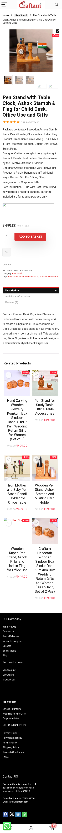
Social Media (9, 650)
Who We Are (9, 626)
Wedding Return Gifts (14, 713)
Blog (5, 655)
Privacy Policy (10, 733)
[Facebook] (5, 814)
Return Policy (10, 742)
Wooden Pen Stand (49, 276)
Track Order (9, 679)
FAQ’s (6, 757)
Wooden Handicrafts (29, 276)
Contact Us (8, 631)
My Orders (8, 674)
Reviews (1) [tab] (11, 302)
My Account (9, 670)
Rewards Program (12, 641)
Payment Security (12, 737)
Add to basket (30, 236)
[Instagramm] (18, 814)
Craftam (7, 264)
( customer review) (30, 122)
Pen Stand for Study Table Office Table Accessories (44, 407)
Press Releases (11, 636)
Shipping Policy (11, 747)
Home (6, 15)
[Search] (57, 4)
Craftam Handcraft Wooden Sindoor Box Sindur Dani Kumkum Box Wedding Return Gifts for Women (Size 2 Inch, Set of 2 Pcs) (45, 570)
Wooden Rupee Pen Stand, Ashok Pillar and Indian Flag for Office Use (17, 559)
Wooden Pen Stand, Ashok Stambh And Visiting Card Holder (45, 493)
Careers (7, 646)
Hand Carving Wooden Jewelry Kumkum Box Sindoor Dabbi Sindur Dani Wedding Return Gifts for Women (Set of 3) (17, 420)
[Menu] (4, 4)
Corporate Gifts (11, 718)
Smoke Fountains (12, 709)
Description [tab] (12, 290)
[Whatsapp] (24, 814)
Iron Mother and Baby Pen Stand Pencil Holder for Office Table (17, 493)
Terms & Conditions (13, 752)
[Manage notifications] (54, 825)
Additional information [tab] (17, 296)
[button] (57, 31)
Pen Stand (21, 15)
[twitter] (11, 814)
